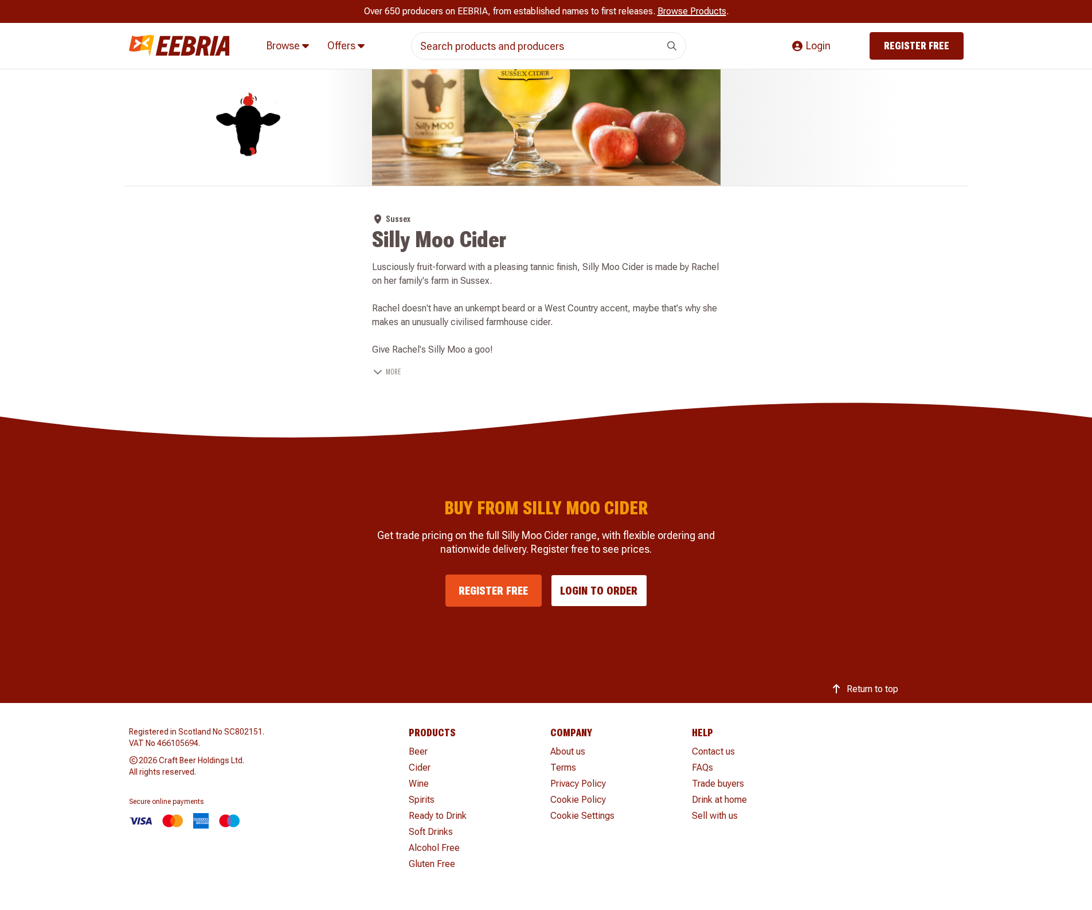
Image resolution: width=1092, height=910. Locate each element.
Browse (284, 46)
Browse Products (691, 11)
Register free (916, 46)
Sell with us (715, 815)
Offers (342, 46)
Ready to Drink (438, 815)
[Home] (179, 46)
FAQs (702, 767)
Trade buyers (718, 783)
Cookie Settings (582, 815)
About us (567, 751)
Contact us (713, 751)
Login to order (598, 590)
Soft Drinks (431, 831)
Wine (419, 783)
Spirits (422, 799)
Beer (418, 751)
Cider (419, 767)
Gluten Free (432, 863)
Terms (563, 767)
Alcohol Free (434, 847)
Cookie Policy (578, 799)
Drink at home (719, 799)
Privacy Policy (578, 783)
